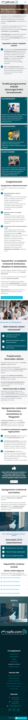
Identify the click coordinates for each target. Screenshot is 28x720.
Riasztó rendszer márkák (14, 675)
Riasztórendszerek (14, 656)
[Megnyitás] (25, 2)
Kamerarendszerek (14, 654)
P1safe (2, 11)
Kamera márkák (14, 688)
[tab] (11, 623)
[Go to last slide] (2, 614)
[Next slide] (25, 614)
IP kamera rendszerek (14, 678)
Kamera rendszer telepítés (14, 686)
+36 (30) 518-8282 (15, 699)
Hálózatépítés (14, 661)
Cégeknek (14, 659)
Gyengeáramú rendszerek (14, 664)
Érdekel (13, 481)
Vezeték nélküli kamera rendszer (14, 683)
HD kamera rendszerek (14, 681)
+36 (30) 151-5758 (15, 697)
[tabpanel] (14, 613)
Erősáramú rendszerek (14, 666)
